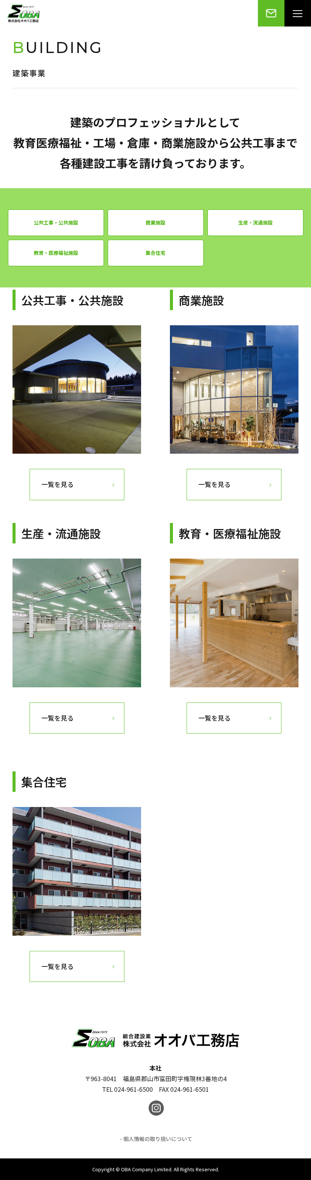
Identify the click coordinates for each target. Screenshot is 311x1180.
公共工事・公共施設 (56, 222)
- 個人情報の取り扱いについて (156, 1138)
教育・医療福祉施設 (56, 252)
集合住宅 (155, 252)
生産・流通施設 (255, 222)
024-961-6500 (133, 1089)
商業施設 (155, 222)
